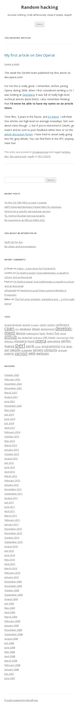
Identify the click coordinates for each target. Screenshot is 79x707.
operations (53, 341)
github (10, 336)
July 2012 (9, 463)
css (17, 329)
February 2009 (12, 621)
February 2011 (12, 520)
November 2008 (13, 630)
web (31, 353)
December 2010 (13, 528)
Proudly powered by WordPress (21, 700)
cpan (9, 328)
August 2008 (11, 638)
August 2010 (11, 546)
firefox (50, 333)
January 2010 (11, 577)
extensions (32, 333)
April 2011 (9, 511)
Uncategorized (40, 152)
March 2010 (10, 568)
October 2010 (11, 537)
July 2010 (9, 550)
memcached (62, 337)
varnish (21, 353)
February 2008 (12, 665)
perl (20, 345)
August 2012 (11, 458)
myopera (20, 341)
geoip (63, 333)
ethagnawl (10, 290)
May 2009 (9, 608)
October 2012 (11, 454)
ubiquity (50, 350)
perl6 (30, 346)
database (25, 329)
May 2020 (9, 410)
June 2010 (9, 555)
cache (43, 324)
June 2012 (9, 467)
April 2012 (9, 471)
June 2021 (9, 401)
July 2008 (9, 643)
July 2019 (9, 414)
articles (66, 152)
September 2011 (13, 493)
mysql (30, 341)
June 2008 (9, 647)
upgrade (62, 350)
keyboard (37, 337)
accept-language (13, 324)
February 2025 (12, 379)
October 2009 (11, 590)
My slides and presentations (20, 246)
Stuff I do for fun (13, 242)
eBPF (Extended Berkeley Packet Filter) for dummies (33, 207)
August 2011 (11, 498)
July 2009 (9, 603)
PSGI (63, 346)
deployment (48, 329)
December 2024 (13, 383)
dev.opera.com (18, 156)
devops (21, 333)
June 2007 (9, 678)
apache (26, 324)
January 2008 (11, 669)
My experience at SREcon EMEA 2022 (24, 220)
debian (36, 329)
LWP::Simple (49, 337)
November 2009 (13, 586)
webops (42, 353)
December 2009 (13, 581)
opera (40, 341)
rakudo (15, 350)
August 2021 (11, 397)
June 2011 (9, 507)
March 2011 (10, 515)
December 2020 (13, 405)
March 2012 (10, 476)
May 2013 (9, 441)
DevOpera (28, 95)
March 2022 (10, 392)
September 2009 (13, 594)
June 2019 (9, 419)
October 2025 (11, 375)
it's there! (53, 116)
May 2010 (9, 559)
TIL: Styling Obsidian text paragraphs (24, 215)
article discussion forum (18, 134)
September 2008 (13, 634)
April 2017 (9, 427)
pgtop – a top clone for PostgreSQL (36, 268)
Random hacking (39, 7)
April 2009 (9, 612)
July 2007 (9, 674)
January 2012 (11, 485)
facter (43, 333)
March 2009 (10, 616)
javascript (27, 337)
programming (51, 346)
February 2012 (12, 480)
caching (51, 324)
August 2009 (11, 599)
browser (35, 325)
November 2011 (13, 489)
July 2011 (9, 502)
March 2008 (10, 660)
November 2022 (13, 388)
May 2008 (9, 652)
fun (57, 333)
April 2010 (9, 564)
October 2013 (11, 436)
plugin (38, 346)
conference (62, 324)
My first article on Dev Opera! (29, 55)
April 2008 (9, 656)
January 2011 (11, 524)
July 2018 (9, 423)
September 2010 (13, 542)
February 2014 (12, 432)
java (19, 337)
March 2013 (10, 445)
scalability (26, 350)
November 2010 (13, 533)
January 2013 (11, 449)
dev (6, 156)
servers (38, 350)
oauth (31, 156)
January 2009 (11, 625)
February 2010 (12, 572)
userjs (9, 353)
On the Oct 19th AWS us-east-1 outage (25, 202)
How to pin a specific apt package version (27, 211)
